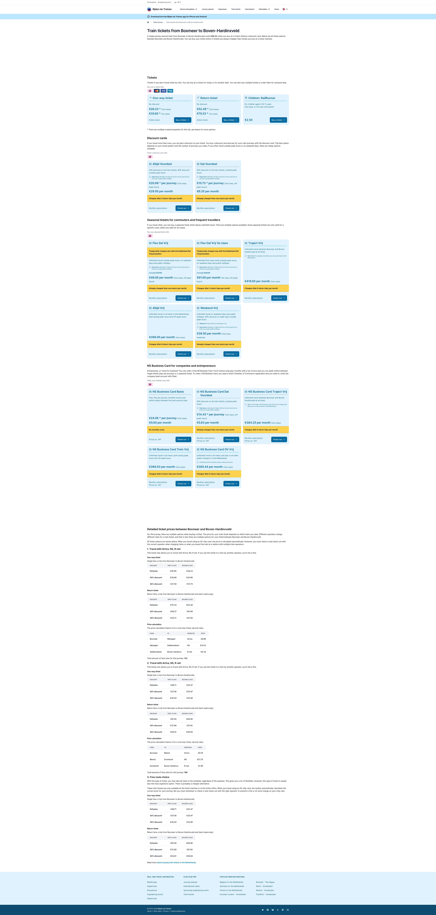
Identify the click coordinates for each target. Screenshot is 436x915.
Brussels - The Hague (265, 882)
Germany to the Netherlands (232, 886)
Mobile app (152, 882)
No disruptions (151, 2)
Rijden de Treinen (164, 909)
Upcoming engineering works (196, 890)
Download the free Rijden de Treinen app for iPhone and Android (179, 16)
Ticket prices (158, 22)
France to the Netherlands (231, 890)
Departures (222, 9)
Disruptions (152, 890)
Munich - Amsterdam (265, 890)
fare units (165, 658)
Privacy (166, 911)
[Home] (148, 22)
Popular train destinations (232, 877)
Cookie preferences (178, 911)
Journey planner (208, 9)
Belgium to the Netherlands (231, 882)
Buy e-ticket (181, 120)
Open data (157, 911)
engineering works (164, 2)
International (249, 9)
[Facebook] (268, 910)
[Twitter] (263, 910)
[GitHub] (288, 910)
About (276, 9)
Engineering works (155, 894)
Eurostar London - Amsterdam (233, 894)
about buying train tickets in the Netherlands (176, 862)
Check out (181, 208)
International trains (191, 886)
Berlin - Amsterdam (264, 886)
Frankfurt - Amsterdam (266, 894)
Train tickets (235, 9)
